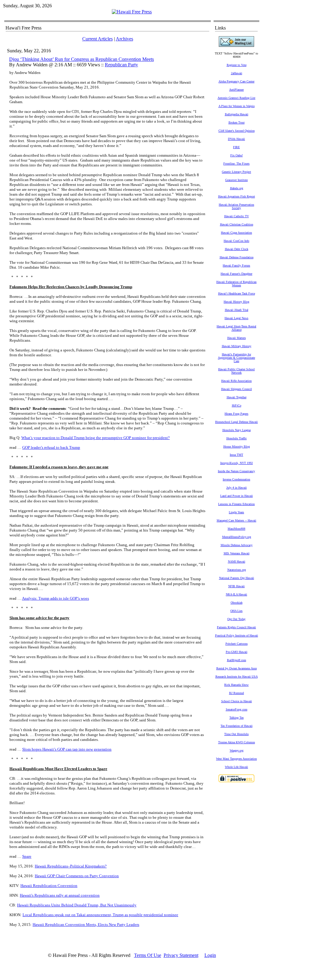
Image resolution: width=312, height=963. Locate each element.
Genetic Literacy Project (236, 171)
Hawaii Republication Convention (48, 885)
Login (210, 955)
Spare (26, 856)
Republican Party (121, 64)
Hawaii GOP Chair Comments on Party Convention (77, 876)
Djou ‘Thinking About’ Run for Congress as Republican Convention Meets (81, 59)
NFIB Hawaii (236, 586)
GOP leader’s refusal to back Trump (51, 447)
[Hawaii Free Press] (132, 11)
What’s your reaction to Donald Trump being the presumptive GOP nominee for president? (95, 437)
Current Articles (97, 38)
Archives (124, 38)
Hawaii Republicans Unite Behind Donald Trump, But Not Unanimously (76, 905)
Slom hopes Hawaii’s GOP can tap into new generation (67, 749)
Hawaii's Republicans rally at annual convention (60, 895)
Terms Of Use (147, 955)
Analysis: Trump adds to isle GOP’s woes (55, 598)
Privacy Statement (181, 955)
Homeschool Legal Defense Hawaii (236, 422)
